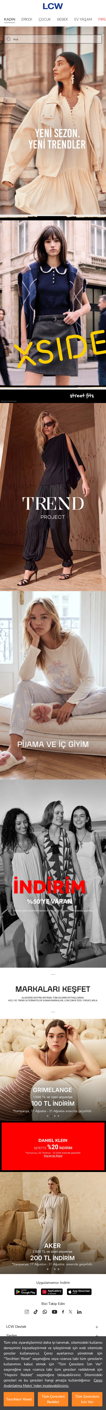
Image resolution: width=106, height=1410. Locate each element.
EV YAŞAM (83, 19)
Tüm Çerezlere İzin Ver (87, 1399)
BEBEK (62, 19)
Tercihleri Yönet (19, 1399)
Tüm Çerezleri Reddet (53, 1399)
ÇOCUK (45, 19)
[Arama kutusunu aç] (9, 39)
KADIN (9, 19)
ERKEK (26, 19)
